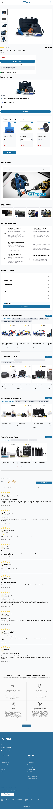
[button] (10, 325)
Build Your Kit (3, 769)
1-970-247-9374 (6, 744)
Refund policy (30, 767)
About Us (3, 757)
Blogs (2, 771)
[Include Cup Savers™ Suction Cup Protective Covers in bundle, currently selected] (49, 122)
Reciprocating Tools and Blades (30, 318)
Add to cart (9, 152)
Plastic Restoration (31, 762)
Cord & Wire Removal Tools (8, 321)
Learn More (26, 725)
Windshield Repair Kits (7, 360)
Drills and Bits (18, 362)
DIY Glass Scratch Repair (42, 401)
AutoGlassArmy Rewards (32, 778)
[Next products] (50, 335)
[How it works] (26, 185)
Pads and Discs (32, 440)
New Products (30, 757)
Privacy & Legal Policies (5, 764)
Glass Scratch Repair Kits (8, 401)
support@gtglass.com (7, 747)
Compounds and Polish (21, 401)
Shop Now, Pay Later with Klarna (33, 780)
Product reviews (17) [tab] (5, 487)
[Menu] (2, 2)
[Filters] (38, 487)
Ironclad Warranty (30, 773)
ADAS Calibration (17, 318)
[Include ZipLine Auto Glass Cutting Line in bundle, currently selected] (32, 122)
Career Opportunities (5, 762)
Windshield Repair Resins (7, 362)
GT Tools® (28, 806)
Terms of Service (30, 764)
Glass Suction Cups (44, 318)
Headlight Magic (6, 440)
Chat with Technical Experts (26, 306)
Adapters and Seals (39, 360)
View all (48, 315)
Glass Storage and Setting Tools (23, 321)
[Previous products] (2, 335)
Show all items (25, 111)
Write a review (44, 482)
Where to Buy (30, 771)
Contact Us (3, 767)
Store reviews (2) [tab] (13, 487)
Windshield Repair (31, 760)
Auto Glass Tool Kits (6, 318)
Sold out (24, 459)
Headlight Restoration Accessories (19, 440)
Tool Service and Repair (32, 776)
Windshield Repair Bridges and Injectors (23, 360)
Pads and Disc (31, 401)
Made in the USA (4, 760)
